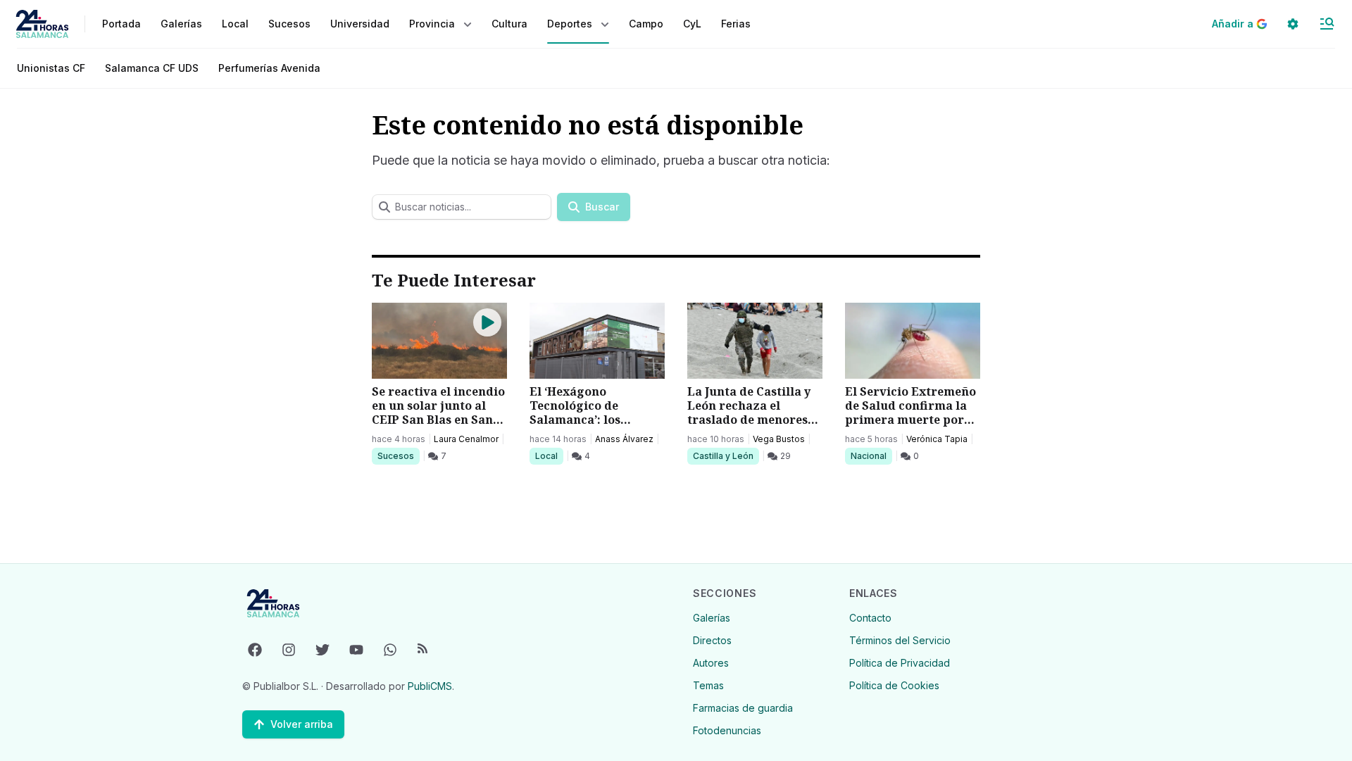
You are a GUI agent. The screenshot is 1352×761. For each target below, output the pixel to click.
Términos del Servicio (900, 640)
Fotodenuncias (727, 730)
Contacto (870, 618)
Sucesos (398, 455)
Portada (121, 24)
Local (548, 455)
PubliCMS (430, 686)
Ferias (736, 24)
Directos (712, 640)
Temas (708, 685)
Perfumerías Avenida (269, 68)
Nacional (871, 455)
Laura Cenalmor (466, 439)
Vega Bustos (779, 439)
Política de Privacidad (899, 663)
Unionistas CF (51, 68)
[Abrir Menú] (1327, 24)
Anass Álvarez (624, 439)
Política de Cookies (894, 685)
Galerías (181, 24)
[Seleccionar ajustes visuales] (1293, 24)
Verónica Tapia (937, 439)
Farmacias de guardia (743, 708)
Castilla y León (722, 455)
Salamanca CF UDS (152, 68)
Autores (711, 663)
